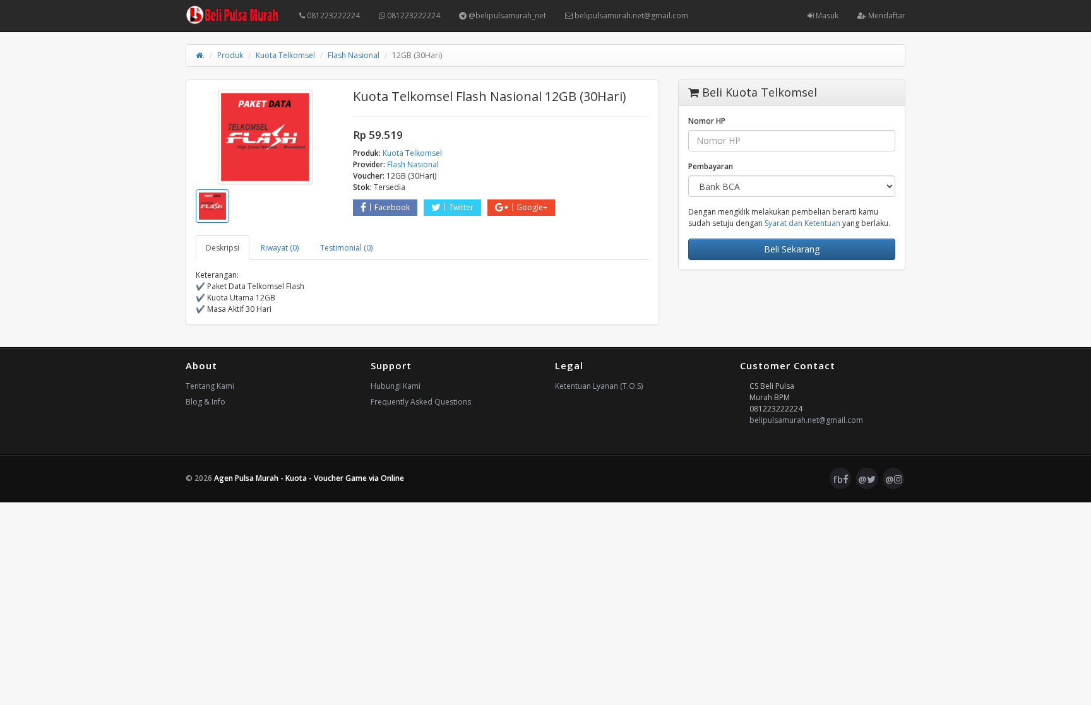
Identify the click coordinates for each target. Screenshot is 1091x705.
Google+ (531, 207)
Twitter (461, 207)
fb (838, 479)
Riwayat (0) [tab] (280, 247)
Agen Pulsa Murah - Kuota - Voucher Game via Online (309, 478)
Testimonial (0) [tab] (346, 247)
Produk (230, 55)
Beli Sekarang (792, 249)
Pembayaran (710, 166)
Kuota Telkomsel (285, 55)
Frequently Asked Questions (421, 401)
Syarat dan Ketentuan (802, 223)
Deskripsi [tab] (222, 247)
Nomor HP (706, 121)
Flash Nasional (353, 55)
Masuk (826, 15)
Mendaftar (885, 15)
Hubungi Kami (395, 386)
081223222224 (332, 15)
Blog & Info (205, 401)
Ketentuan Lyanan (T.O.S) (599, 386)
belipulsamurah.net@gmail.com (630, 15)
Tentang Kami (210, 386)
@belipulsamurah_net (506, 15)
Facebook (392, 207)
